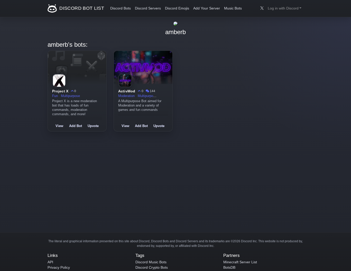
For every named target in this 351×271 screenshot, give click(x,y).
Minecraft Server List (240, 262)
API (50, 262)
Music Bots (233, 8)
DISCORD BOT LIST (81, 8)
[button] (284, 8)
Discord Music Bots (151, 262)
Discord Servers (148, 8)
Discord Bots (120, 8)
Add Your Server (206, 8)
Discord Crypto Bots (151, 267)
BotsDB (229, 267)
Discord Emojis (177, 8)
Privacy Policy (59, 267)
